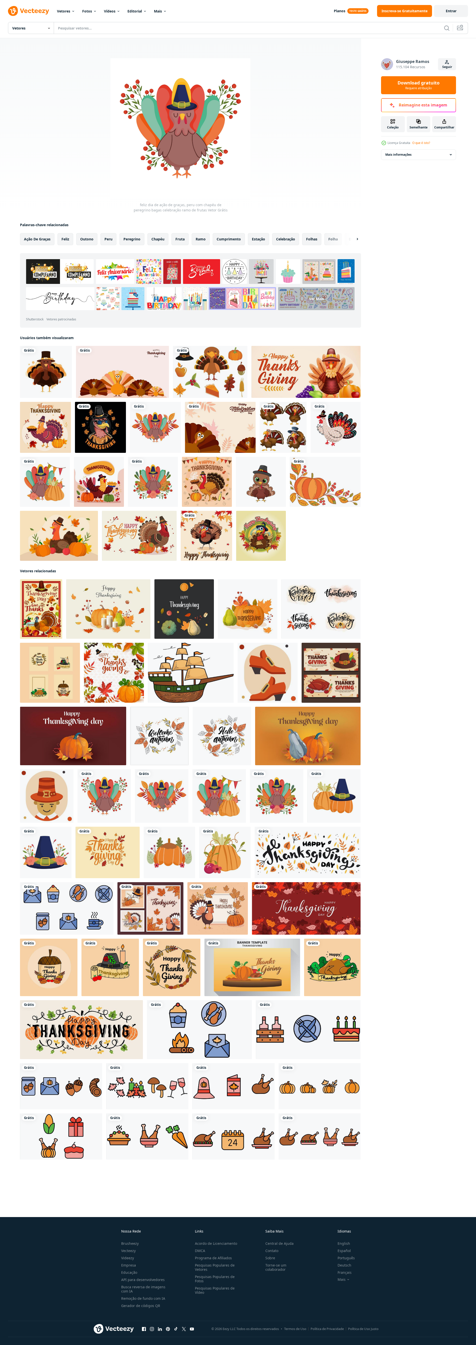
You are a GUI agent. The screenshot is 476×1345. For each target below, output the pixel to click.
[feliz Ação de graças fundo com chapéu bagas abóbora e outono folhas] (114, 673)
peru (108, 239)
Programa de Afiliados (213, 1258)
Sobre (270, 1258)
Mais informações (398, 154)
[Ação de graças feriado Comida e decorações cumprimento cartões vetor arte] (66, 908)
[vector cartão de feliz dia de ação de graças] (41, 609)
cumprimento (229, 239)
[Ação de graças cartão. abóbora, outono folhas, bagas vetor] (184, 609)
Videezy (127, 1258)
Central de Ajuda (279, 1243)
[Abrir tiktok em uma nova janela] (176, 1329)
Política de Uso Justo (363, 1329)
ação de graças (37, 239)
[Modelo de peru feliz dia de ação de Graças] (206, 536)
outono (86, 239)
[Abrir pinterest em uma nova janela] (168, 1329)
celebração (285, 239)
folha (333, 239)
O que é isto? (421, 143)
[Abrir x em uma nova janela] (184, 1329)
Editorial (134, 11)
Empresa (128, 1265)
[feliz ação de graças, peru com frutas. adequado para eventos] (306, 372)
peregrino (131, 239)
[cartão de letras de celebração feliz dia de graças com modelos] (150, 908)
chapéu (157, 239)
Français (345, 1272)
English (344, 1243)
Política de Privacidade (327, 1329)
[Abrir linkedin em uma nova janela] (160, 1329)
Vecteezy (128, 1250)
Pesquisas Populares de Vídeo (215, 1290)
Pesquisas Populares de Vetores (215, 1267)
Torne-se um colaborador (275, 1267)
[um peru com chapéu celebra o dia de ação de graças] (59, 536)
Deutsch (344, 1265)
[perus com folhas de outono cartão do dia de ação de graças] (220, 427)
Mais (158, 11)
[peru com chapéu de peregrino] (46, 372)
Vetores (63, 11)
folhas (311, 239)
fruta (180, 239)
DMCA (200, 1250)
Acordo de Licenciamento (216, 1243)
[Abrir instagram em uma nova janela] (152, 1329)
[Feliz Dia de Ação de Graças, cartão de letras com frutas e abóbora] (217, 908)
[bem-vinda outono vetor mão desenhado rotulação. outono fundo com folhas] (159, 736)
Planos (339, 10)
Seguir (447, 67)
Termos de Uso (295, 1329)
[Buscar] (447, 28)
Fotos (87, 11)
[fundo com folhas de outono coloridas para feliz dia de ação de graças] (306, 908)
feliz (65, 239)
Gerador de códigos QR (140, 1305)
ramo (201, 239)
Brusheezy (130, 1243)
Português (346, 1258)
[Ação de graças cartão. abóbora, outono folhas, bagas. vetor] (247, 609)
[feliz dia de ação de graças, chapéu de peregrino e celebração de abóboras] (334, 796)
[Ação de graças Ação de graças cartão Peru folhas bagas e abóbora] (108, 609)
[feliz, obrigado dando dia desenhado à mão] (207, 482)
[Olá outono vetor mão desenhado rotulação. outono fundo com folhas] (222, 736)
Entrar (451, 10)
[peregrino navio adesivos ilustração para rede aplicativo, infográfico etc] (191, 673)
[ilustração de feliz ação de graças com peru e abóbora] (45, 427)
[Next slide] (353, 239)
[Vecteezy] (28, 11)
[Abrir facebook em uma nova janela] (144, 1329)
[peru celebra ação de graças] (261, 536)
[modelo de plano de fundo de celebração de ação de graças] (252, 967)
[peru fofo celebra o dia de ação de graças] (99, 482)
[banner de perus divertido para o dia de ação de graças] (122, 372)
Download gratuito (419, 85)
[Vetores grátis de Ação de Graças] (210, 372)
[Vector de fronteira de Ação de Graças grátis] (325, 482)
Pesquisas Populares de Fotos (215, 1278)
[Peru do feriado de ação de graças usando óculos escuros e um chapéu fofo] (100, 427)
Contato (271, 1250)
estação (258, 239)
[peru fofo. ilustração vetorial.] (261, 482)
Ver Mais (316, 298)
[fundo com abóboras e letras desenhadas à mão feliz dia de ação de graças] (81, 1029)
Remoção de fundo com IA (143, 1298)
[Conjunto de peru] (283, 427)
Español (344, 1250)
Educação (129, 1272)
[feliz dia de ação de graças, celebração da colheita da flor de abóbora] (225, 852)
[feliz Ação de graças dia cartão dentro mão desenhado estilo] (50, 673)
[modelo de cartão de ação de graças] (139, 536)
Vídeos (109, 11)
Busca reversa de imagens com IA (143, 1289)
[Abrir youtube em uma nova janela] (192, 1329)
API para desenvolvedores (143, 1279)
